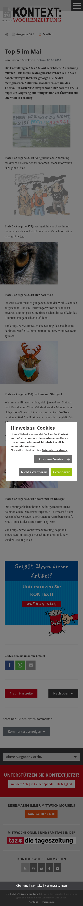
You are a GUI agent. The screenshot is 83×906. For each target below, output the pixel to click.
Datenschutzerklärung (55, 450)
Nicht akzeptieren (34, 472)
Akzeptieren (61, 472)
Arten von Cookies (51, 459)
